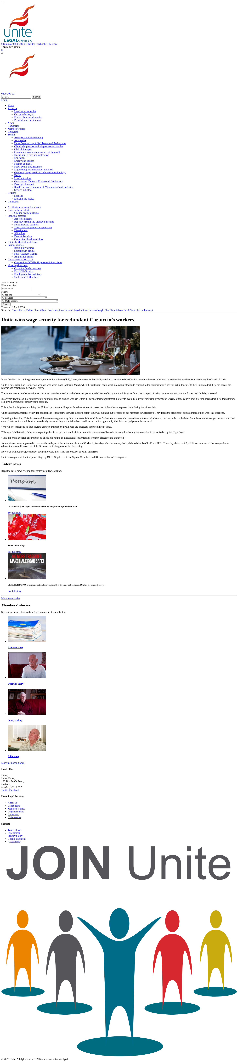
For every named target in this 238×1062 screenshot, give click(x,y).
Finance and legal (23, 163)
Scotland (18, 195)
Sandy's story (15, 720)
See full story (14, 512)
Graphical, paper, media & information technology (40, 172)
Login (4, 100)
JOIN (51, 44)
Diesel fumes (21, 230)
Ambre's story (15, 647)
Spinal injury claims (24, 250)
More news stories (10, 598)
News (11, 123)
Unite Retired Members (26, 277)
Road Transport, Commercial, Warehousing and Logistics (43, 187)
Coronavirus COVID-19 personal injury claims (38, 262)
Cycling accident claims (26, 213)
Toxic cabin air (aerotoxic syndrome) (33, 227)
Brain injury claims (24, 247)
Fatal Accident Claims (25, 253)
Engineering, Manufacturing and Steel (33, 169)
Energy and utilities (24, 160)
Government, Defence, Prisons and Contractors (38, 181)
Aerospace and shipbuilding (28, 137)
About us (12, 108)
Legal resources (16, 811)
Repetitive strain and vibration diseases (34, 221)
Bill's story (13, 756)
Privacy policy (15, 835)
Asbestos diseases (23, 218)
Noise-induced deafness (26, 224)
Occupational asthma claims (28, 239)
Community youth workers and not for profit (37, 152)
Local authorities (22, 178)
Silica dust (19, 233)
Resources (13, 131)
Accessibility (14, 841)
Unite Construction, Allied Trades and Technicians (40, 143)
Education (19, 158)
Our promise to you (24, 114)
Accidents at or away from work (24, 207)
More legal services (18, 265)
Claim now (7, 44)
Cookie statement (16, 838)
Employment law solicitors (27, 274)
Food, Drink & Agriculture (28, 166)
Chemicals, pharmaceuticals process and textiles (38, 146)
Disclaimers (14, 833)
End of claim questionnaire (28, 117)
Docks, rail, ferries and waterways (31, 155)
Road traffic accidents (19, 210)
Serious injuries (15, 245)
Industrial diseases (17, 215)
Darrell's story (15, 683)
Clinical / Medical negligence (23, 242)
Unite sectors (14, 817)
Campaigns (13, 125)
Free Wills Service (23, 271)
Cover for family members (27, 268)
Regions (12, 192)
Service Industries (23, 190)
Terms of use (14, 830)
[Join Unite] (119, 1056)
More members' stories (12, 762)
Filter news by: (9, 285)
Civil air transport (23, 149)
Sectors (11, 134)
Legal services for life (25, 111)
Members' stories (16, 128)
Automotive (20, 140)
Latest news (14, 805)
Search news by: (9, 282)
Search (36, 97)
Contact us (13, 201)
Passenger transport (24, 184)
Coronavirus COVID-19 (20, 259)
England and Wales (24, 198)
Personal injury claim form (27, 120)
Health (17, 175)
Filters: (4, 291)
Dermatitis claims (23, 236)
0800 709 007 (20, 44)
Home (11, 105)
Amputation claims (24, 256)
